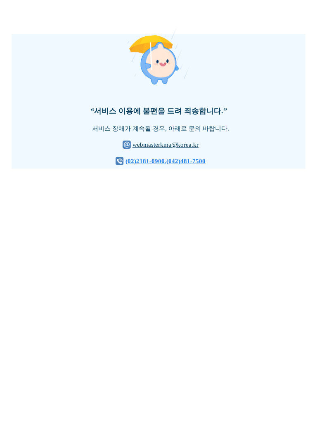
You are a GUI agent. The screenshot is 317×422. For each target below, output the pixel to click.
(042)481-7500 (186, 161)
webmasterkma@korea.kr (165, 144)
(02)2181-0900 (145, 161)
